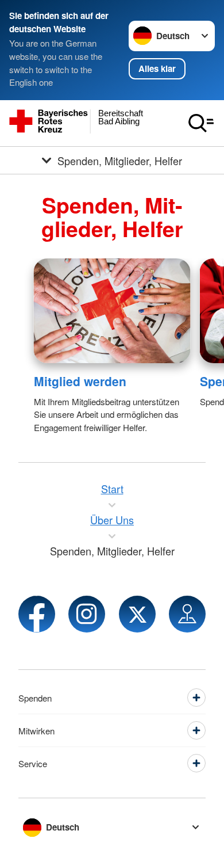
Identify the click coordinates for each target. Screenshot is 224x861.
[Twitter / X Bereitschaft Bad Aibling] (137, 614)
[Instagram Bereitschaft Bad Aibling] (86, 614)
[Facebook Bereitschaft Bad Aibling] (36, 614)
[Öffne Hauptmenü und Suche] (201, 123)
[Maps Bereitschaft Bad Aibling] (187, 614)
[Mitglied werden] (112, 310)
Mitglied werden (80, 381)
